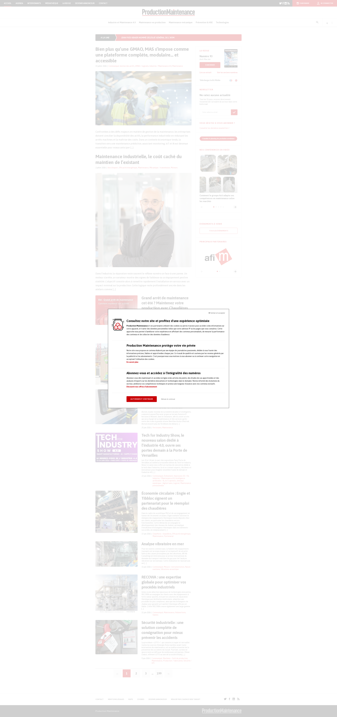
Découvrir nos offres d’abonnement (142, 387)
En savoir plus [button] (132, 362)
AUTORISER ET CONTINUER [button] (141, 399)
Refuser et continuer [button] (168, 399)
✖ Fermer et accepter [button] (217, 313)
